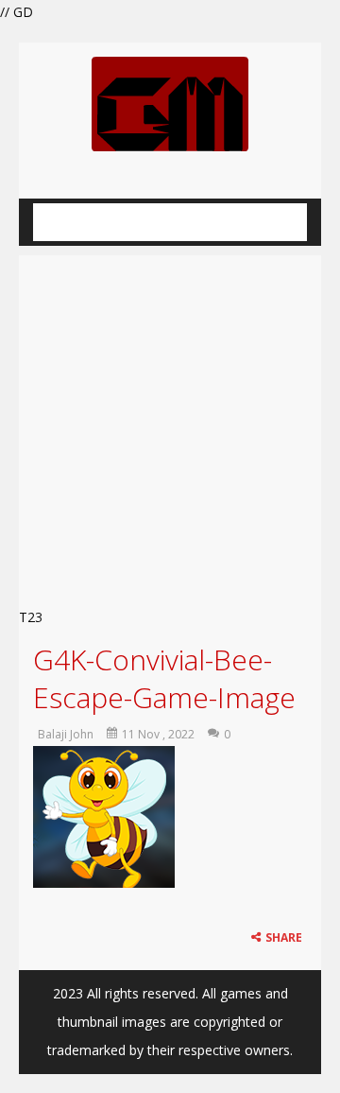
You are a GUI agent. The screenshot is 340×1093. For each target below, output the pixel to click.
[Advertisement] (170, 425)
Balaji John (66, 734)
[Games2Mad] (170, 103)
